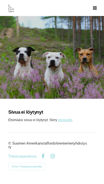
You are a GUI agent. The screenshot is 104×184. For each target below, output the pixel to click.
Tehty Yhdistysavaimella (26, 166)
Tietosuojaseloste (22, 156)
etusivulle (65, 120)
